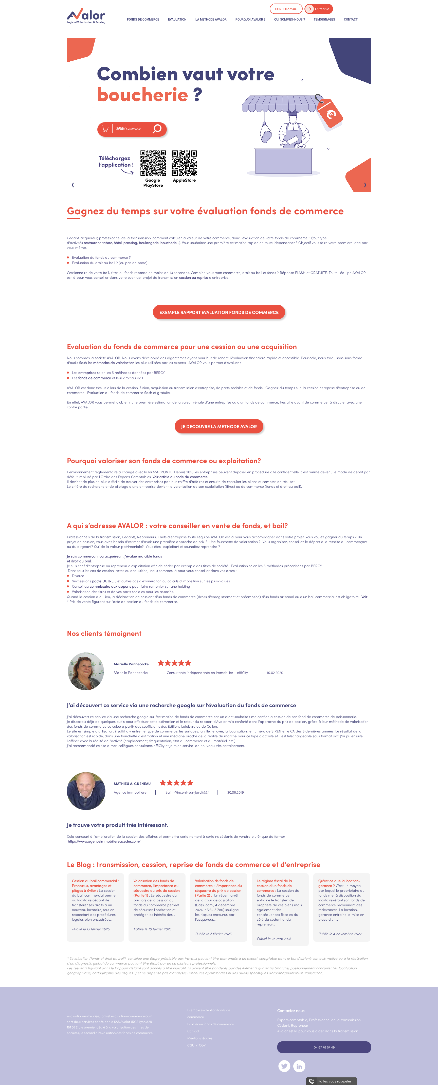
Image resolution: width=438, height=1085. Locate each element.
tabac (107, 242)
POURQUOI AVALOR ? (250, 19)
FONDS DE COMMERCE (143, 19)
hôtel (118, 242)
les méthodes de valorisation (111, 362)
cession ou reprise (193, 277)
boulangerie (149, 242)
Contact (193, 1031)
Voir (363, 596)
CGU (191, 1045)
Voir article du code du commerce (180, 476)
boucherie (168, 242)
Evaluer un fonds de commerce (210, 1024)
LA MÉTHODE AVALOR (211, 19)
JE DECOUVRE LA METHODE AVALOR (219, 426)
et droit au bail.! (80, 560)
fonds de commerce (94, 377)
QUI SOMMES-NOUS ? (289, 19)
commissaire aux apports (110, 586)
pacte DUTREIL (104, 581)
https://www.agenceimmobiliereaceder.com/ (104, 841)
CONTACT (351, 19)
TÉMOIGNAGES (324, 19)
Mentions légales (199, 1038)
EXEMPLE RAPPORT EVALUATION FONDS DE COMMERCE (219, 312)
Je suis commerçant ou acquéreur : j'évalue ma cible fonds (114, 556)
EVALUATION (177, 19)
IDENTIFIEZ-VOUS (286, 9)
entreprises (86, 372)
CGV (202, 1045)
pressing (130, 242)
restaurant (92, 242)
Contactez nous (290, 1010)
